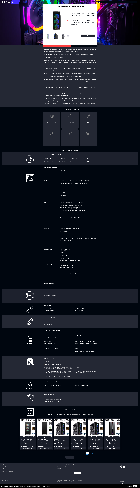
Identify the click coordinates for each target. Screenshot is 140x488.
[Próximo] (92, 453)
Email (60, 470)
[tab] (57, 46)
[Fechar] (138, 486)
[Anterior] (83, 453)
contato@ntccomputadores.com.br (7, 471)
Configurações (129, 486)
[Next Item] (67, 21)
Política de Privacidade (46, 486)
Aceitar (135, 486)
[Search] (99, 2)
